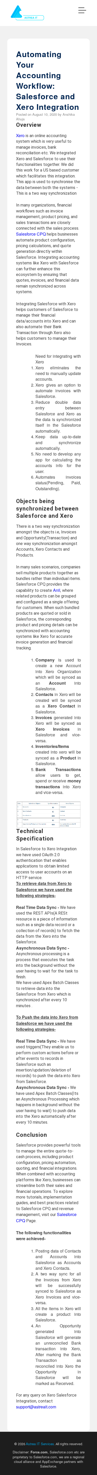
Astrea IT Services (40, 1443)
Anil (56, 590)
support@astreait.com (36, 1407)
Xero (20, 135)
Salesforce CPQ (31, 234)
